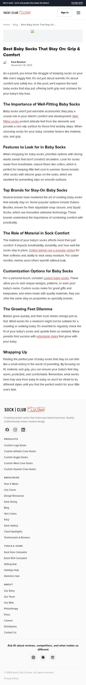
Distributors (10, 626)
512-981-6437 (77, 3)
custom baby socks (56, 278)
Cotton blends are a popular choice (52, 250)
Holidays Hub (11, 570)
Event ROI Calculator (15, 558)
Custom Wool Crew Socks (18, 463)
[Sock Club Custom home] (17, 13)
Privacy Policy (11, 678)
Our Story (9, 590)
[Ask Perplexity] (52, 657)
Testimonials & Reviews (17, 537)
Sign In (65, 12)
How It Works (11, 484)
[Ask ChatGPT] (33, 657)
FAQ (6, 519)
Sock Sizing (10, 501)
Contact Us (10, 632)
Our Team (9, 596)
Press (7, 614)
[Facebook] (7, 430)
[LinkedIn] (23, 430)
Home (6, 24)
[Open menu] (78, 12)
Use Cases (10, 489)
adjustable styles (47, 336)
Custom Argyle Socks (16, 457)
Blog (15, 24)
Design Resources (14, 495)
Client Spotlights (13, 531)
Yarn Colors (10, 513)
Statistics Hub (11, 576)
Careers (8, 620)
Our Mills (9, 602)
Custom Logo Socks (15, 445)
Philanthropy (11, 608)
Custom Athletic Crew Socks (20, 451)
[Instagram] (15, 430)
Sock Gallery (11, 525)
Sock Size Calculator (15, 552)
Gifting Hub (10, 564)
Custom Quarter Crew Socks (20, 469)
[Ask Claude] (43, 657)
